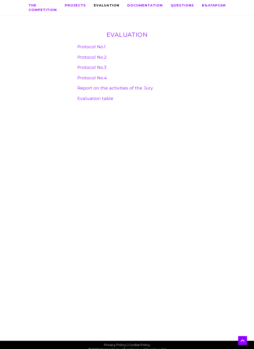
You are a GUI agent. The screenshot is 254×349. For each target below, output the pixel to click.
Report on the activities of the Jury (115, 87)
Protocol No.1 (91, 46)
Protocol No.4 (92, 77)
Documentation (145, 5)
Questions (182, 5)
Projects (75, 5)
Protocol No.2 (92, 57)
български (214, 5)
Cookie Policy (139, 345)
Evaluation (106, 5)
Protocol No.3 (91, 67)
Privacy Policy (115, 345)
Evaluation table (95, 98)
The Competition (43, 7)
